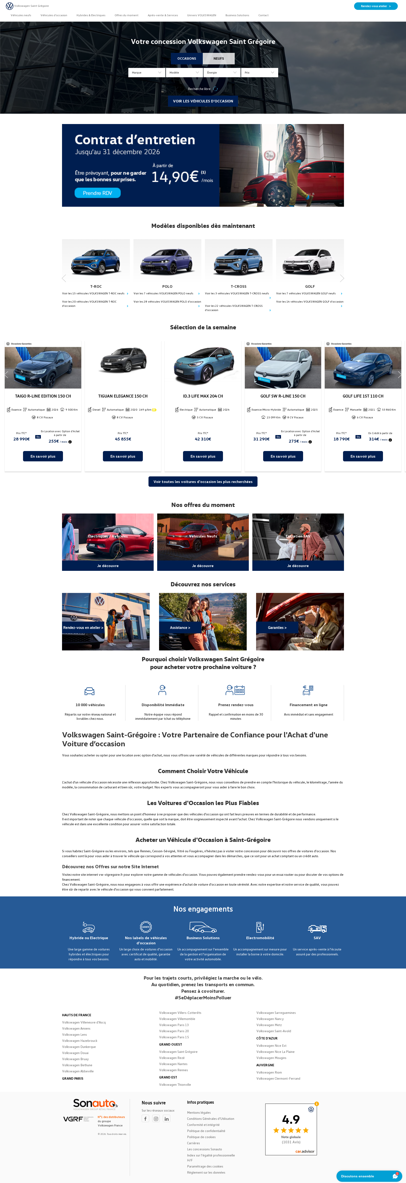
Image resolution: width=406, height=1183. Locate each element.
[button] (64, 276)
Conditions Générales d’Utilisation (210, 1119)
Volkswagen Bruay (75, 1059)
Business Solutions (203, 937)
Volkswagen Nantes (173, 1064)
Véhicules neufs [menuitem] (21, 15)
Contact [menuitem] (263, 15)
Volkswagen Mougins (271, 1058)
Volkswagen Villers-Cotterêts (180, 1013)
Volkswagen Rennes (173, 1070)
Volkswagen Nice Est (271, 1045)
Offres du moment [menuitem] (126, 15)
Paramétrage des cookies (205, 1166)
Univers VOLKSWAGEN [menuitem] (201, 15)
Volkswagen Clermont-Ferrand (278, 1078)
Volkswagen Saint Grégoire (178, 1052)
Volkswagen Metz (269, 1025)
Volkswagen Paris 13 (174, 1025)
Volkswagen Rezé (172, 1058)
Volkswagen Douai (75, 1053)
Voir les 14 (310, 301)
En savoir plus (43, 456)
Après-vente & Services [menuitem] (163, 15)
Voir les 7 (163, 293)
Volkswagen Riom (269, 1072)
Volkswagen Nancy (270, 1019)
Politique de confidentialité (206, 1131)
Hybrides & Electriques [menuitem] (91, 15)
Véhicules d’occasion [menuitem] (53, 15)
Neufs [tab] (219, 58)
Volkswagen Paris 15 (174, 1037)
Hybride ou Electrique (89, 937)
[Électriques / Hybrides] (108, 542)
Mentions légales (199, 1112)
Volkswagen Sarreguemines (276, 1013)
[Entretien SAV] (298, 542)
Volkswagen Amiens (76, 1028)
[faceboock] (147, 1119)
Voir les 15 (93, 293)
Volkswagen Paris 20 (174, 1031)
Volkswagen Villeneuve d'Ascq (84, 1022)
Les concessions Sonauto (204, 1149)
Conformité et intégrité (203, 1125)
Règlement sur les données (206, 1172)
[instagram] (157, 1119)
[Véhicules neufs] (203, 542)
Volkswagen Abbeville (78, 1071)
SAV (317, 937)
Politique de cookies (201, 1137)
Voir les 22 (234, 308)
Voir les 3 (237, 293)
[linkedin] (168, 1119)
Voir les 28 (167, 301)
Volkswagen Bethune (77, 1065)
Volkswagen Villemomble (177, 1019)
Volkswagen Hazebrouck (79, 1041)
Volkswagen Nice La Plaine (275, 1052)
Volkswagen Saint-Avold (273, 1031)
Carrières (193, 1143)
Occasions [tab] (186, 58)
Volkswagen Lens (74, 1034)
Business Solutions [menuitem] (237, 15)
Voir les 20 (89, 303)
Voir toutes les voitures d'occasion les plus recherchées (203, 481)
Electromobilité (260, 937)
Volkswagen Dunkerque (79, 1047)
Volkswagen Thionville (175, 1084)
